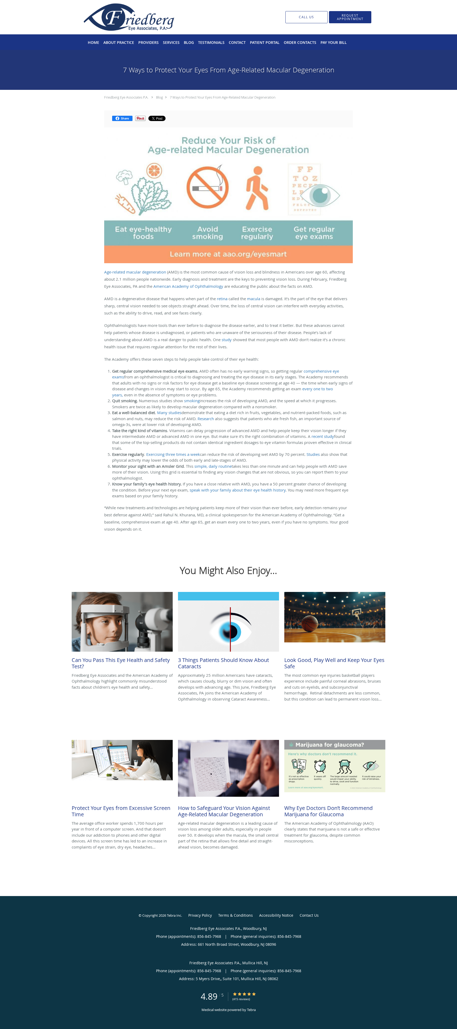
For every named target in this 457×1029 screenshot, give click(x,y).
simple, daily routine (213, 466)
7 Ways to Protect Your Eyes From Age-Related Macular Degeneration (223, 97)
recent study (323, 436)
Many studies (169, 412)
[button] (350, 17)
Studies (313, 454)
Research (206, 418)
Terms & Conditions (235, 915)
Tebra (251, 1009)
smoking (192, 400)
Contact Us (309, 915)
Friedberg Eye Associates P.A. (126, 97)
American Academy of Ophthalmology (188, 286)
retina (222, 298)
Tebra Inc (174, 915)
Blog (159, 97)
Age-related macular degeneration (135, 272)
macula (253, 298)
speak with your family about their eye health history (238, 490)
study (227, 339)
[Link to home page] (120, 17)
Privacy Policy (200, 915)
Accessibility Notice (276, 915)
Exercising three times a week (173, 454)
